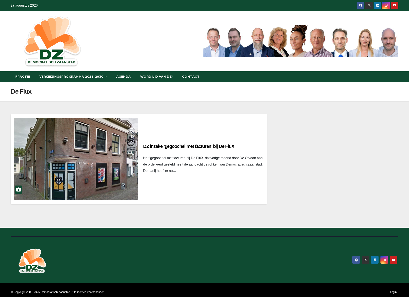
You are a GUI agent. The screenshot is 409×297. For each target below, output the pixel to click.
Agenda (123, 77)
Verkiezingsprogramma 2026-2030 (72, 77)
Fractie (22, 77)
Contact (191, 77)
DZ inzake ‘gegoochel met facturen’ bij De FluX (188, 146)
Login (393, 292)
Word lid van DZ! (156, 77)
